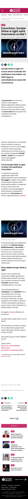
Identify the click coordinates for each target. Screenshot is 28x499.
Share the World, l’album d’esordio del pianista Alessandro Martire (21, 408)
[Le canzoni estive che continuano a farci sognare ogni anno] (6, 458)
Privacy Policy (4, 487)
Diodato (22, 196)
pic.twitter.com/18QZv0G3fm (12, 350)
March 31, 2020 (5, 356)
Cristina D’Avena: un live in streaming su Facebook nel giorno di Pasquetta (6, 408)
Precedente (7, 403)
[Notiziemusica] (15, 10)
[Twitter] (5, 65)
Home (2, 18)
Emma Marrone (17, 15)
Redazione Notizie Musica (7, 37)
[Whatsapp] (8, 65)
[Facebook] (2, 65)
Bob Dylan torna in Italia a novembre (16, 469)
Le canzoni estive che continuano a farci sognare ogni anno (17, 459)
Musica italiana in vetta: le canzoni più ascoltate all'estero (17, 436)
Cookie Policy (12, 487)
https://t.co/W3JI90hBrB (10, 346)
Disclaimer (17, 485)
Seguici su (13, 418)
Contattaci (11, 485)
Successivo (21, 403)
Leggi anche (14, 425)
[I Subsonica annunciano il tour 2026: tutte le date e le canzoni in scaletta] (6, 446)
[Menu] (2, 10)
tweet (12, 312)
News (6, 18)
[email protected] (4, 492)
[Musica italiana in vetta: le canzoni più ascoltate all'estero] (6, 434)
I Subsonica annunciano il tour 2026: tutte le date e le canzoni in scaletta (17, 447)
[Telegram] (12, 65)
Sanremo (4, 15)
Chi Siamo (3, 485)
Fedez (10, 15)
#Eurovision (5, 348)
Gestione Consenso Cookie (8, 489)
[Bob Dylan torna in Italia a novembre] (6, 468)
